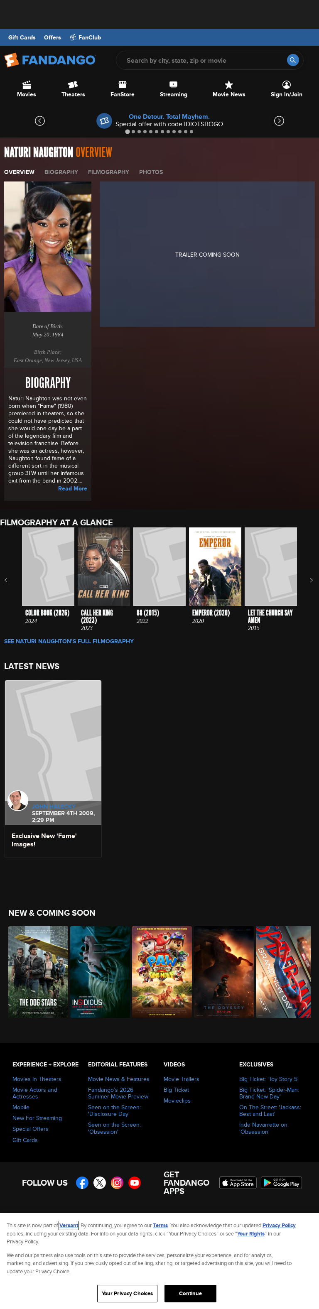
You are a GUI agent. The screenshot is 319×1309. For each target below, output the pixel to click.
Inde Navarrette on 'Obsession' (263, 1127)
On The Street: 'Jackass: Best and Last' (270, 1110)
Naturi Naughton (38, 153)
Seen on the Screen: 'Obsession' (114, 1127)
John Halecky (54, 806)
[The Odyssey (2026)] (220, 972)
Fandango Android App (281, 1183)
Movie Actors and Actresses (34, 1093)
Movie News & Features (119, 1079)
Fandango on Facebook (82, 1183)
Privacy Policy (279, 1225)
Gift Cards (22, 37)
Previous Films (13, 580)
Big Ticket (176, 1090)
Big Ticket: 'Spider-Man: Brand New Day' (269, 1093)
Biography (61, 172)
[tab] (127, 131)
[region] (159, 1261)
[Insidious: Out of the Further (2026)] (96, 972)
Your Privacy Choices (127, 1293)
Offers (52, 37)
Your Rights (251, 1234)
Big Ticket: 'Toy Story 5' (269, 1079)
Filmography (108, 172)
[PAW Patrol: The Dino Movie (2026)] (158, 972)
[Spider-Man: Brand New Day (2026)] (282, 972)
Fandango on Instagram (117, 1183)
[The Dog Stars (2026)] (34, 972)
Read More (72, 488)
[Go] (293, 60)
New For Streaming (37, 1118)
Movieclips (177, 1100)
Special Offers (30, 1129)
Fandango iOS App (238, 1183)
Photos (151, 172)
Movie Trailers (181, 1079)
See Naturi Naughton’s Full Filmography (69, 641)
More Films (306, 580)
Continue (190, 1293)
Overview (19, 172)
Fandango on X (99, 1183)
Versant (68, 1225)
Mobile (20, 1107)
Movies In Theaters (36, 1079)
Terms (160, 1225)
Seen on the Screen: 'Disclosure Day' (114, 1110)
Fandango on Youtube (134, 1183)
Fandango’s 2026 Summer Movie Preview (118, 1093)
